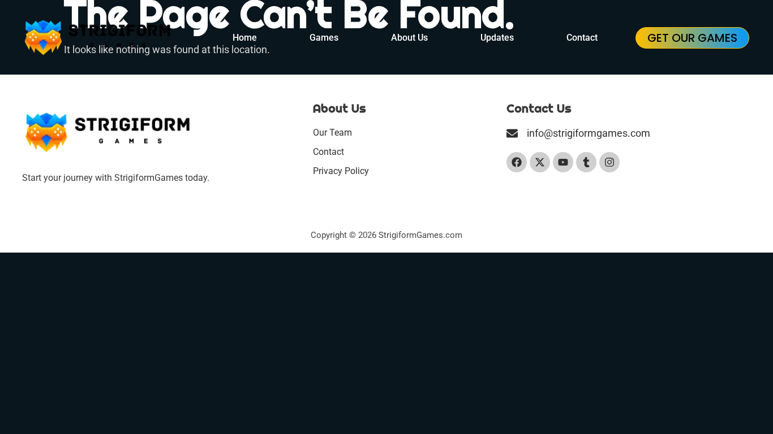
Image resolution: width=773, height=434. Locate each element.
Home (245, 37)
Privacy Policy (341, 171)
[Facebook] (516, 162)
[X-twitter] (540, 162)
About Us (409, 37)
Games (324, 37)
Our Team (332, 132)
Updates (497, 37)
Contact (582, 37)
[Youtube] (563, 162)
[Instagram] (609, 162)
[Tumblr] (586, 162)
